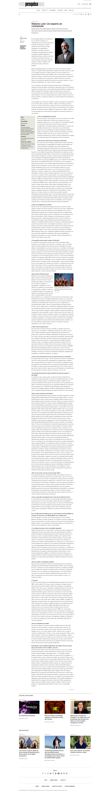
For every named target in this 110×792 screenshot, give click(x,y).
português (89, 0)
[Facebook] (43, 773)
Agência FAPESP (46, 786)
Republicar (72, 689)
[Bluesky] (50, 773)
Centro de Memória (70, 786)
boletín (79, 4)
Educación (22, 47)
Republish (76, 14)
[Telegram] (56, 773)
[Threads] (53, 773)
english (85, 0)
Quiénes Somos (54, 780)
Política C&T (44, 10)
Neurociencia (22, 48)
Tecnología (60, 10)
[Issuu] (66, 773)
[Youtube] (58, 773)
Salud (65, 10)
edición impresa (85, 4)
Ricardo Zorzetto (23, 38)
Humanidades (52, 10)
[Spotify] (61, 773)
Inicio (45, 780)
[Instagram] (48, 773)
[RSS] (64, 773)
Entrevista (71, 10)
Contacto (63, 780)
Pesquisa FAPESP (51, 159)
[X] (45, 773)
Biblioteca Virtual (57, 786)
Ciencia (38, 10)
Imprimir (19, 14)
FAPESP (37, 786)
